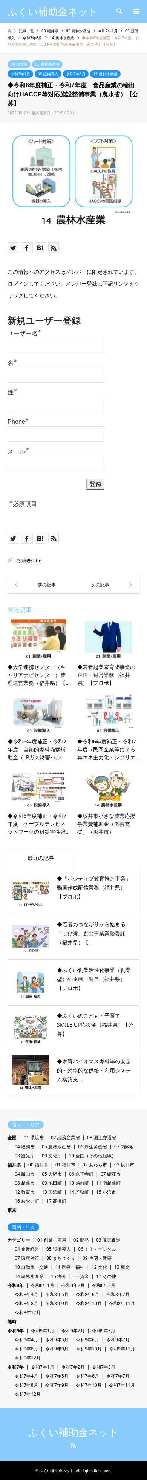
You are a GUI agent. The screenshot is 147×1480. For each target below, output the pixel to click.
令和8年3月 (103, 1285)
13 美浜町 (52, 1192)
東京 (12, 1210)
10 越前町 (79, 1183)
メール (18, 450)
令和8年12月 (28, 1312)
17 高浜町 (56, 1201)
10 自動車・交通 (31, 1267)
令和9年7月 (118, 1339)
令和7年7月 (118, 1376)
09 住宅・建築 (97, 1258)
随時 (12, 1321)
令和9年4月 (26, 1339)
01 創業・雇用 (51, 1240)
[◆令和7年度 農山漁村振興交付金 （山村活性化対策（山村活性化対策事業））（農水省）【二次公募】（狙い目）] (106, 585)
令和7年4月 (26, 1376)
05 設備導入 (48, 73)
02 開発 (81, 1240)
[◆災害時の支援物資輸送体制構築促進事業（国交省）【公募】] (41, 585)
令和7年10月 (89, 1385)
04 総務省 (25, 1146)
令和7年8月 (26, 1385)
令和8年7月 (118, 1294)
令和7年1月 (20, 73)
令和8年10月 (89, 1303)
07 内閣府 (124, 1146)
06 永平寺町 (81, 1174)
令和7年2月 (73, 1367)
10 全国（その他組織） (92, 1155)
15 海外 (58, 1276)
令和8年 (16, 1285)
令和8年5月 (57, 1294)
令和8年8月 (26, 1303)
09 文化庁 (52, 1155)
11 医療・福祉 (69, 1267)
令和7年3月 (103, 1367)
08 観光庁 (25, 1155)
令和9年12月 (28, 1358)
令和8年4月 (26, 1294)
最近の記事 (41, 857)
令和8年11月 (122, 1303)
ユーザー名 (24, 332)
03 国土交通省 (101, 1137)
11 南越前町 (108, 1183)
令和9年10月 (89, 1349)
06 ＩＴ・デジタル (97, 1249)
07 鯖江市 (111, 1174)
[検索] (118, 11)
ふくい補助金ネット (73, 1432)
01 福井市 (65, 1165)
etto (37, 561)
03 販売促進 (108, 1240)
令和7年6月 (76, 73)
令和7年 (16, 1367)
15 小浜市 (106, 1192)
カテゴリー (19, 1240)
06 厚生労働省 (92, 1146)
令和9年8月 (26, 1349)
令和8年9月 (57, 1303)
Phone (18, 421)
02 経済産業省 (65, 1137)
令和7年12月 (28, 1394)
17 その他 (106, 1276)
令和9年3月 (103, 1330)
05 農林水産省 (47, 64)
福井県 (14, 1165)
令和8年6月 (87, 1294)
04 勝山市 (25, 1174)
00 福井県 (19, 64)
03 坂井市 (124, 1165)
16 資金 (81, 1276)
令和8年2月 (73, 1285)
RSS (73, 1445)
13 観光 (122, 1267)
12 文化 (99, 1267)
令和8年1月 (42, 1285)
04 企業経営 (27, 1249)
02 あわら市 (95, 1165)
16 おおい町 (27, 1201)
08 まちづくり (60, 1258)
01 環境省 (34, 1137)
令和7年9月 (57, 1385)
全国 (12, 1137)
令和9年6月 (87, 1339)
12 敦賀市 (25, 1192)
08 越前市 (25, 1183)
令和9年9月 (57, 1349)
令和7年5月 (57, 1376)
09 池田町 (52, 1183)
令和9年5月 (57, 1339)
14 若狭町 (79, 1192)
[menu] (135, 11)
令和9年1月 (42, 1330)
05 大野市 (52, 1174)
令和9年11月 (122, 1349)
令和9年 (16, 1330)
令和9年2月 (73, 1330)
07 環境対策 (27, 1258)
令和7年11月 (122, 1385)
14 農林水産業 (105, 73)
